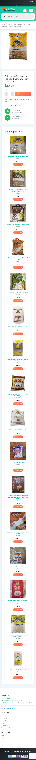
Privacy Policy (5, 725)
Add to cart (23, 94)
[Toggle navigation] (31, 10)
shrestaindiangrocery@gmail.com (12, 700)
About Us (4, 718)
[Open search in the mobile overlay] (18, 16)
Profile (3, 740)
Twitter (13, 708)
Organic (10, 24)
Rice (15, 24)
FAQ (2, 723)
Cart (2, 735)
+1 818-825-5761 (8, 698)
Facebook (6, 708)
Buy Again (4, 743)
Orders (3, 738)
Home (3, 716)
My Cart (26, 11)
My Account (18, 5)
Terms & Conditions (7, 728)
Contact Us (4, 721)
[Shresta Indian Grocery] (8, 10)
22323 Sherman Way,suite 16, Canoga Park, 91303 (17, 703)
